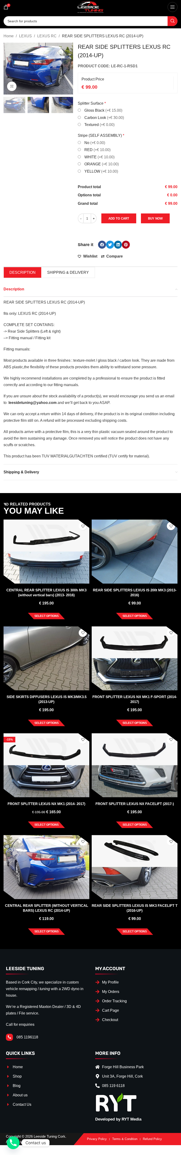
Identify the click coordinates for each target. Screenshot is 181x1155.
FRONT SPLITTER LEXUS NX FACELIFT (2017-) (134, 804)
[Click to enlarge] (11, 86)
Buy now (155, 218)
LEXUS (26, 36)
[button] (102, 245)
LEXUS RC (47, 36)
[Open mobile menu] (172, 7)
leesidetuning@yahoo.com (32, 403)
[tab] (22, 272)
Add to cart (118, 218)
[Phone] (13, 1142)
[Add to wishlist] (83, 526)
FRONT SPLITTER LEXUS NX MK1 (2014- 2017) (46, 804)
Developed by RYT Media (118, 1119)
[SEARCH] (172, 21)
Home (9, 36)
